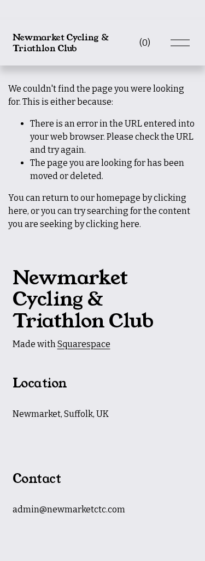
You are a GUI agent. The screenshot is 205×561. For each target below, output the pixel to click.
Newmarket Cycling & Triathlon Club (61, 42)
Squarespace (83, 344)
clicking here (112, 224)
